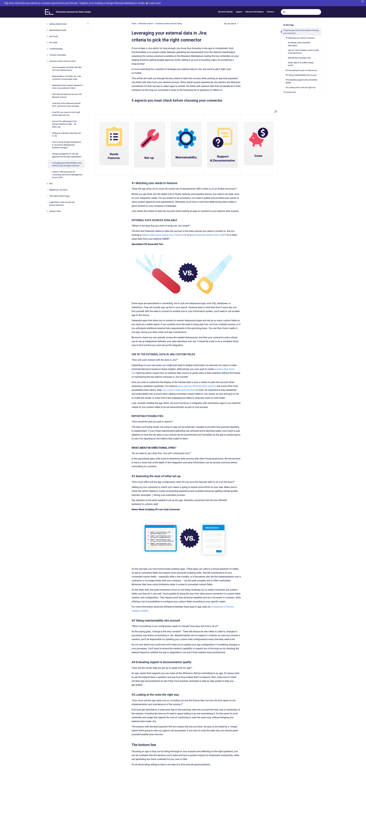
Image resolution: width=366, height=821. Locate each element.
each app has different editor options (197, 386)
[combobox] (301, 12)
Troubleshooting (55, 49)
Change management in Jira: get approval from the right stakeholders (66, 155)
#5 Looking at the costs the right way (301, 87)
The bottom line (289, 92)
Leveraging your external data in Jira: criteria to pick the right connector (67, 164)
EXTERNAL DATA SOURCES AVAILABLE (299, 44)
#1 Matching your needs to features (300, 38)
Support (239, 12)
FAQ (50, 184)
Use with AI (231, 24)
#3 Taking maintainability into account (301, 75)
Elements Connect (145, 23)
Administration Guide (57, 30)
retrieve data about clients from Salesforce (163, 235)
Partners (270, 12)
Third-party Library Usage (59, 196)
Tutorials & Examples (57, 55)
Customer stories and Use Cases (62, 61)
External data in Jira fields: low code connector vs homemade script (66, 77)
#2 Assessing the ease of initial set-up (301, 70)
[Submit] (284, 12)
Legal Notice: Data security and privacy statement (61, 203)
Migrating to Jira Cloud (58, 190)
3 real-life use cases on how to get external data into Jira (66, 113)
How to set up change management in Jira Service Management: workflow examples (66, 145)
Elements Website (225, 12)
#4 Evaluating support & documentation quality (301, 81)
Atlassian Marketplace (254, 12)
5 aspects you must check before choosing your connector (300, 31)
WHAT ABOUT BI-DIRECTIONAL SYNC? (301, 64)
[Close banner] (362, 1)
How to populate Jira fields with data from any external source (67, 68)
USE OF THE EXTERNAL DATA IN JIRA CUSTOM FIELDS (303, 51)
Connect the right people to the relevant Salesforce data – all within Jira (64, 124)
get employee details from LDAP (208, 235)
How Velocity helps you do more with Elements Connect (67, 95)
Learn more (155, 3)
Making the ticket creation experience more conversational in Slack (67, 86)
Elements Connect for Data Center (73, 12)
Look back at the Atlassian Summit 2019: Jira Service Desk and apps (66, 104)
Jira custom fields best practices (179, 390)
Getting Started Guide (58, 24)
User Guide (53, 36)
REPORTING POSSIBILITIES (299, 58)
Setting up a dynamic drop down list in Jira (66, 134)
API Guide (53, 42)
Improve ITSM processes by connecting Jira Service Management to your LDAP (67, 174)
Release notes (55, 211)
